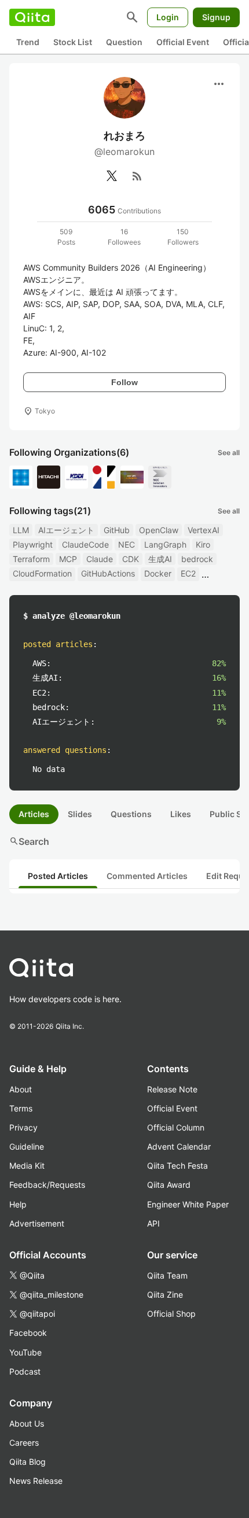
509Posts (66, 236)
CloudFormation (42, 573)
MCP (68, 559)
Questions (131, 814)
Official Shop (171, 1313)
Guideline (26, 1146)
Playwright (33, 544)
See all (229, 452)
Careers (24, 1442)
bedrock (197, 559)
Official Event (182, 42)
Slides (80, 814)
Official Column (175, 1127)
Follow (124, 382)
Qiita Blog (27, 1462)
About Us (26, 1423)
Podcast (25, 1371)
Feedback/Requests (47, 1185)
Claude (99, 559)
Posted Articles (58, 876)
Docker (157, 573)
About (20, 1089)
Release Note (172, 1089)
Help (18, 1204)
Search (29, 841)
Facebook (28, 1333)
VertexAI (203, 530)
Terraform (31, 559)
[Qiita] (32, 17)
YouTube (25, 1352)
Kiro (203, 544)
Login (167, 17)
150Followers (183, 236)
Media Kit (27, 1165)
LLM (21, 530)
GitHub (117, 530)
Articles (34, 814)
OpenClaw (158, 530)
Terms (20, 1108)
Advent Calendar (179, 1146)
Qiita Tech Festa (177, 1165)
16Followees (124, 236)
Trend (27, 42)
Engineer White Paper (188, 1204)
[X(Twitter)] (111, 176)
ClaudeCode (85, 544)
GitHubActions (108, 573)
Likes (180, 814)
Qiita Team (167, 1275)
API (153, 1223)
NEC (126, 544)
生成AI (160, 559)
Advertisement (36, 1223)
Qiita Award (169, 1185)
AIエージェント (66, 530)
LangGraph (165, 544)
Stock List (72, 42)
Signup (216, 17)
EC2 (188, 573)
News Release (36, 1481)
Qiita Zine (165, 1294)
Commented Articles (147, 876)
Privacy (23, 1127)
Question (124, 42)
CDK (130, 559)
